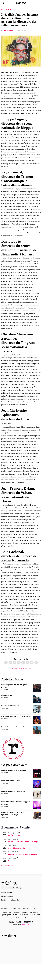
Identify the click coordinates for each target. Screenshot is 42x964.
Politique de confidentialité (10, 900)
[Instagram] (6, 887)
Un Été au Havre (14, 835)
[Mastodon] (27, 662)
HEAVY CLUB (25, 924)
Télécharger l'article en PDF (21, 668)
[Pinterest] (19, 662)
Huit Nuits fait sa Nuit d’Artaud (12, 727)
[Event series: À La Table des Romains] (17, 845)
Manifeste (26, 908)
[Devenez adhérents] (13, 749)
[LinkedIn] (10, 887)
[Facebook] (6, 662)
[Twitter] (14, 662)
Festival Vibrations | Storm (10, 781)
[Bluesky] (31, 662)
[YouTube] (13, 887)
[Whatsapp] (23, 662)
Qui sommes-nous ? (15, 908)
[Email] (36, 662)
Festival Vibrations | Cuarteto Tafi (13, 791)
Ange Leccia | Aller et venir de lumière (22, 854)
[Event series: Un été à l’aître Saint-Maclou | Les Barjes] (17, 839)
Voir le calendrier (7, 865)
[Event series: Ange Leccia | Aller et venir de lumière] (17, 852)
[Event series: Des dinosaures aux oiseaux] (17, 858)
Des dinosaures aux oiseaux (18, 861)
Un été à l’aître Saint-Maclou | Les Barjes (23, 842)
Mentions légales (7, 896)
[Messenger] (10, 662)
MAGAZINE (4, 908)
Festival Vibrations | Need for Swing (13, 770)
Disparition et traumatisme (10, 706)
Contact (33, 908)
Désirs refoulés (6, 695)
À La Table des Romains (17, 848)
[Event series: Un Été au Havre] (19, 833)
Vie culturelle (6, 9)
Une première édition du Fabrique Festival (16, 716)
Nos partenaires (6, 892)
